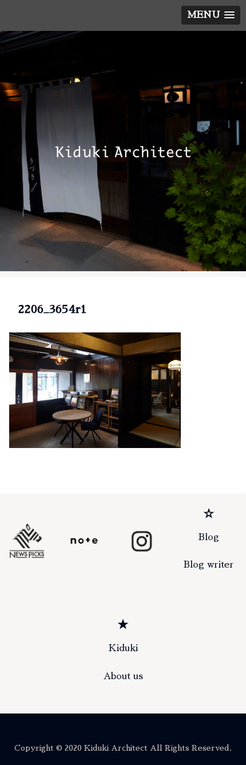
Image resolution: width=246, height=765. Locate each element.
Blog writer (209, 564)
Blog (209, 537)
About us (123, 676)
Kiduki (123, 648)
